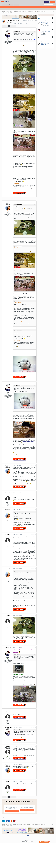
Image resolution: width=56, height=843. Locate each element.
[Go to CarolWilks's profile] (39, 19)
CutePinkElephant (8, 492)
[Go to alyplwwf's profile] (7, 716)
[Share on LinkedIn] (3, 821)
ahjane (7, 781)
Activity (16, 4)
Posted (17, 465)
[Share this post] (35, 29)
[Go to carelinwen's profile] (7, 621)
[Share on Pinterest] (15, 821)
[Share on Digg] (8, 821)
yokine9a (8, 746)
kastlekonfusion (8, 29)
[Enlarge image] (23, 45)
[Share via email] (13, 821)
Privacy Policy (26, 838)
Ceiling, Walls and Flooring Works (23, 23)
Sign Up (52, 1)
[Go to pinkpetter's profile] (3, 21)
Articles (5, 4)
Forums (10, 4)
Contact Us (30, 838)
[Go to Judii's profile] (39, 23)
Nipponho (7, 534)
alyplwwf (8, 711)
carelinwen (7, 615)
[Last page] (15, 26)
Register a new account (12, 810)
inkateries (43, 33)
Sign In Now (27, 809)
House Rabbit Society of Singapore (27, 441)
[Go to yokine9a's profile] (7, 752)
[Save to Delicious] (10, 821)
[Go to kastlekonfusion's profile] (7, 35)
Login (47, 1)
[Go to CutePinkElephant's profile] (7, 498)
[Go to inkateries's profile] (39, 30)
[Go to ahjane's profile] (7, 787)
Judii (42, 24)
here (15, 674)
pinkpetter (9, 23)
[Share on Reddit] (11, 821)
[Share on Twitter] (4, 821)
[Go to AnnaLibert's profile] (39, 37)
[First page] (3, 26)
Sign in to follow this (26, 20)
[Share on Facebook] (6, 821)
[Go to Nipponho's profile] (7, 540)
